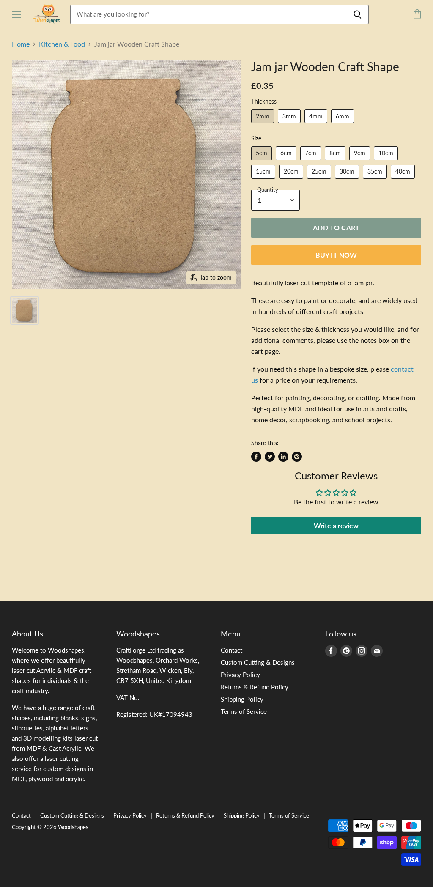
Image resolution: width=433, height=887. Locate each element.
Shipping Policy (242, 699)
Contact (231, 650)
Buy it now (336, 255)
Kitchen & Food (62, 44)
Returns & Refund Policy (254, 687)
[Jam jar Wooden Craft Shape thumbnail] (24, 310)
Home (21, 44)
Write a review (336, 525)
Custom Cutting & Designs (258, 662)
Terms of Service (244, 711)
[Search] (357, 14)
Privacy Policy (240, 674)
